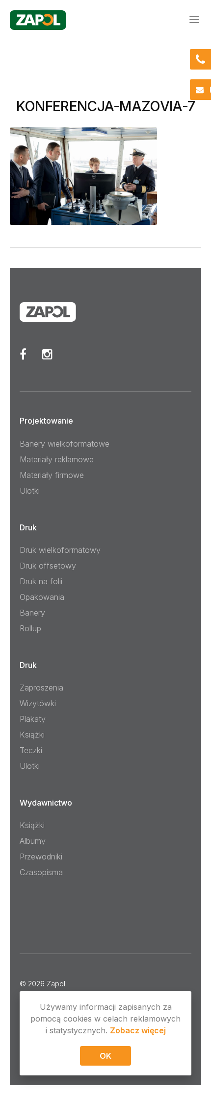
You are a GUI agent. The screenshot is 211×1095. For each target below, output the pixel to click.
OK (105, 1056)
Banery (32, 613)
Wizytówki (38, 703)
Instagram (47, 354)
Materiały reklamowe (57, 459)
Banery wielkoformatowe (64, 444)
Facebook (23, 354)
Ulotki (30, 491)
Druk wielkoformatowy (60, 550)
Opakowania (42, 597)
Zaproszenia (41, 687)
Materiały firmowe (52, 475)
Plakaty (33, 719)
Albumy (33, 841)
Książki (32, 734)
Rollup (30, 628)
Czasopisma (41, 872)
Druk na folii (41, 581)
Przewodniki (41, 856)
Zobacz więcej (138, 1030)
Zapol (56, 983)
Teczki (31, 750)
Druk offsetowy (48, 566)
